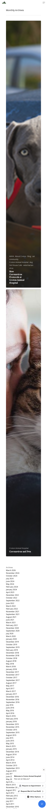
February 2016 (12, 719)
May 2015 (10, 743)
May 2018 (10, 664)
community (13, 259)
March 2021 (11, 623)
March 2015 (11, 746)
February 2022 (12, 609)
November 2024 (12, 573)
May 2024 (10, 584)
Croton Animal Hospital (18, 262)
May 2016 (10, 710)
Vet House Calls (15, 265)
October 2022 (11, 598)
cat (33, 256)
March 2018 (11, 666)
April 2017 (10, 688)
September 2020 (12, 631)
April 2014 (10, 760)
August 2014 (11, 754)
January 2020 (11, 639)
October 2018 (11, 658)
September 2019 (12, 647)
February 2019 (12, 650)
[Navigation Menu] (44, 3)
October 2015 (11, 730)
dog (31, 262)
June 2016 (10, 708)
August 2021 (11, 617)
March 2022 (11, 606)
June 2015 (10, 741)
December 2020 (12, 628)
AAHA (11, 256)
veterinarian (28, 265)
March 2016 (11, 716)
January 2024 (11, 590)
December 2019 (12, 642)
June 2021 (10, 620)
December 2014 (12, 752)
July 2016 (9, 705)
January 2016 (11, 721)
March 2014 (11, 763)
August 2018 (11, 661)
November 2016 (12, 699)
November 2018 (12, 656)
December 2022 (12, 595)
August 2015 (11, 735)
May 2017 (10, 686)
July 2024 (9, 579)
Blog (29, 256)
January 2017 (11, 694)
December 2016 (12, 697)
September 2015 (12, 732)
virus (11, 268)
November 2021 (12, 612)
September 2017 (12, 680)
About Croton (20, 256)
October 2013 (11, 765)
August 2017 (11, 683)
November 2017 (12, 675)
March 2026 (11, 570)
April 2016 (10, 713)
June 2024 (10, 581)
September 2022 (12, 601)
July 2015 (9, 738)
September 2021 (12, 614)
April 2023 (10, 592)
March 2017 (11, 691)
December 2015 (12, 724)
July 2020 (9, 634)
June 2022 (10, 603)
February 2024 (12, 587)
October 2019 (11, 645)
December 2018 (12, 653)
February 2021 (12, 625)
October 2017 (11, 677)
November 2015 (12, 727)
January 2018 (11, 669)
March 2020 (11, 636)
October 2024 (11, 576)
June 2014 (10, 757)
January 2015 (11, 749)
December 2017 (12, 672)
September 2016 (12, 702)
